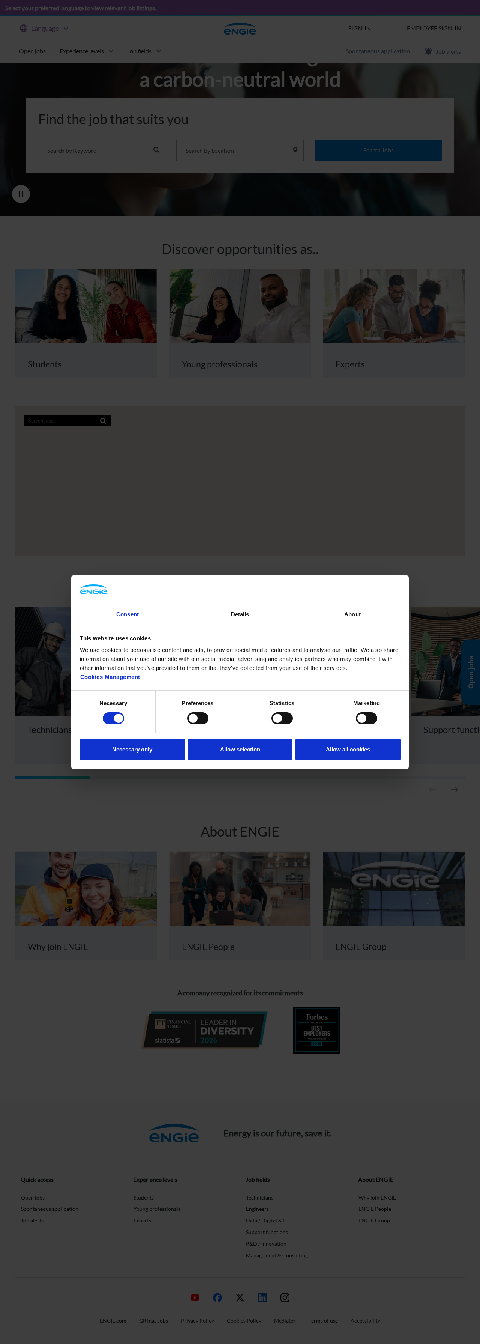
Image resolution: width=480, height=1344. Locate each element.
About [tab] (352, 614)
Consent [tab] (127, 614)
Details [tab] (240, 614)
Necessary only (132, 749)
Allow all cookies (348, 749)
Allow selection (240, 749)
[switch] (197, 718)
